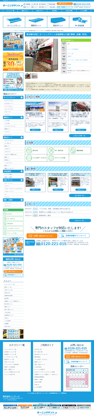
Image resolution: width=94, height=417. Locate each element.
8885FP (69, 56)
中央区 (69, 68)
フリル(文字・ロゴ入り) (40, 359)
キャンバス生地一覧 (9, 374)
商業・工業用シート (9, 369)
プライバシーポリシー (44, 393)
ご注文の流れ (52, 7)
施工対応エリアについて (40, 354)
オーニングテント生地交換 (11, 364)
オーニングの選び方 (39, 369)
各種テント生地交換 (9, 367)
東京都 (69, 64)
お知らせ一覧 (35, 393)
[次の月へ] (86, 370)
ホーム (5, 30)
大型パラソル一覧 (9, 362)
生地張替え (85, 60)
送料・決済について (39, 364)
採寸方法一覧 (37, 349)
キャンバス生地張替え (73, 49)
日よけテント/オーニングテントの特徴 (44, 372)
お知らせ (36, 384)
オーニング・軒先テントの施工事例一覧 (18, 30)
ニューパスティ (71, 60)
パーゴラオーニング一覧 (10, 357)
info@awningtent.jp (11, 399)
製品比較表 (37, 357)
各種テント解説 (38, 379)
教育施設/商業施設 (39, 377)
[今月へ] (83, 370)
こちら (83, 86)
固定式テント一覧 (9, 359)
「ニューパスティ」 (40, 84)
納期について (26, 7)
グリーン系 (70, 53)
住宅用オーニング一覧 (10, 352)
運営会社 (64, 393)
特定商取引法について (55, 393)
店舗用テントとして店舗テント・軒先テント (46, 374)
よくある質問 (37, 387)
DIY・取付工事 (38, 352)
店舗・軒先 (79, 60)
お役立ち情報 (37, 382)
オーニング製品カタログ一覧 (12, 372)
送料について (34, 7)
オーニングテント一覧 (10, 349)
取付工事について (43, 7)
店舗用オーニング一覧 (10, 354)
